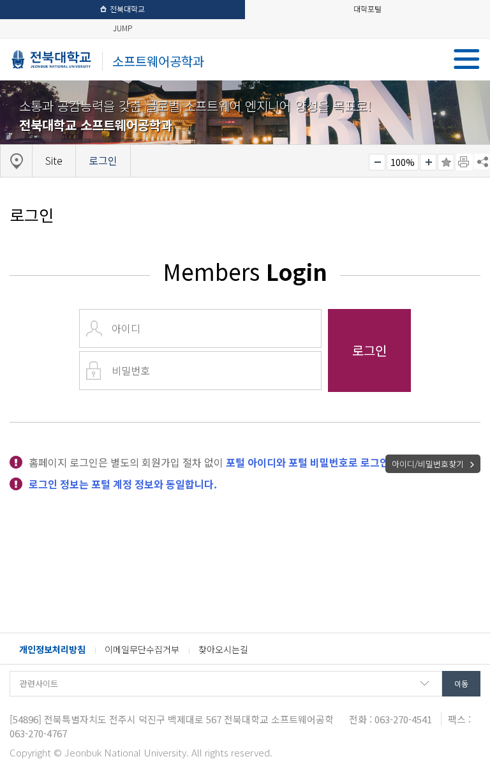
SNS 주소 (481, 161)
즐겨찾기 (446, 162)
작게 (377, 162)
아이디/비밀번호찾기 (428, 464)
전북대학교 (127, 8)
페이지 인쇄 (464, 162)
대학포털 (367, 8)
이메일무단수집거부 (142, 649)
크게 (428, 162)
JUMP (122, 27)
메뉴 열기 (466, 59)
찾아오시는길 (223, 649)
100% (402, 162)
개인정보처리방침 (52, 649)
